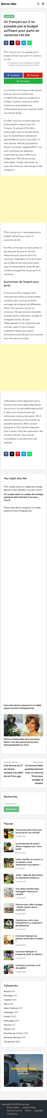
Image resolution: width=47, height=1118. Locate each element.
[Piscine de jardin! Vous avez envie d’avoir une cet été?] (9, 830)
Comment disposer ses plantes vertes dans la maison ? (29, 938)
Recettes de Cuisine (13, 1033)
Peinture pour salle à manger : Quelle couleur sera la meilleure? (29, 907)
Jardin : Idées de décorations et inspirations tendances (29, 876)
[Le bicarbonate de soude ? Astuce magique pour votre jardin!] (9, 844)
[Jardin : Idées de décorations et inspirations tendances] (9, 875)
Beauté (7, 991)
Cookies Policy (29, 1107)
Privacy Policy (13, 1107)
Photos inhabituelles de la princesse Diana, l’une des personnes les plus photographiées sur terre (22, 742)
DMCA (28, 1110)
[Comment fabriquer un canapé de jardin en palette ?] (9, 952)
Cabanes (8, 1000)
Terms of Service (14, 1110)
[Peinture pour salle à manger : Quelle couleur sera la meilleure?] (9, 904)
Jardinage (8, 1012)
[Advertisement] (23, 199)
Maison (7, 1016)
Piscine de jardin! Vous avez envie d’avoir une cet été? (29, 831)
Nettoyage (9, 1020)
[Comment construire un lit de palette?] (9, 965)
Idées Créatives (11, 1008)
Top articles (9, 16)
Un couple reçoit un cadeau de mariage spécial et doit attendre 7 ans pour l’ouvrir (23, 497)
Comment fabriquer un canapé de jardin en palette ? (29, 952)
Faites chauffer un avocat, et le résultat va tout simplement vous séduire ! (29, 862)
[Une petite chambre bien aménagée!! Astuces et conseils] (9, 889)
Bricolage (8, 995)
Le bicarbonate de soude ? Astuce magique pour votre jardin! (29, 846)
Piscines (7, 1025)
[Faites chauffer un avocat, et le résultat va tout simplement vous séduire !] (9, 859)
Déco (6, 1004)
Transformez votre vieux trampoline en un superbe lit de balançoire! (29, 923)
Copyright (38, 1110)
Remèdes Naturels (12, 1037)
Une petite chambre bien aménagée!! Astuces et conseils (27, 891)
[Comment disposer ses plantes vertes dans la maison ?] (9, 936)
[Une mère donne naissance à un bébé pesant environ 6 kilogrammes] (23, 604)
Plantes (7, 1029)
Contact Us (12, 1114)
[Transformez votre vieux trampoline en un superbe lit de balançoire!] (9, 920)
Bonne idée (8, 4)
